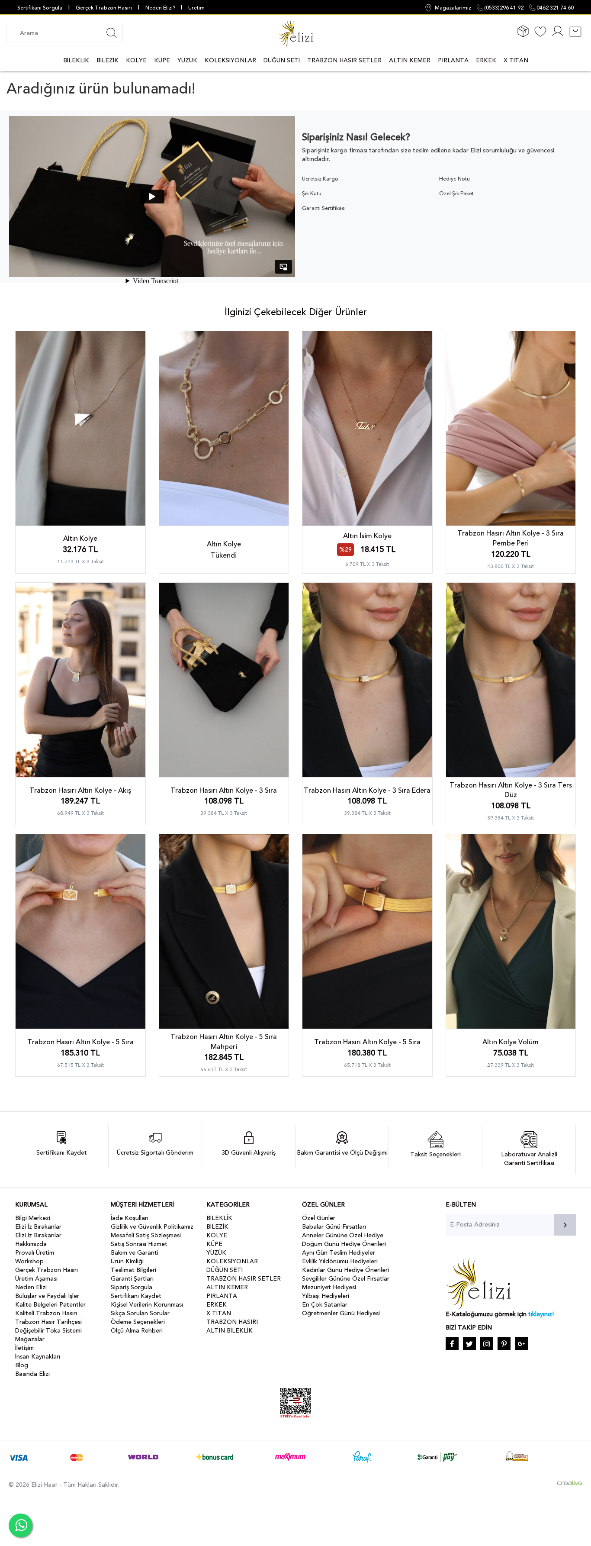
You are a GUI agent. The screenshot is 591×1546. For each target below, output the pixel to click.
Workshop (29, 1261)
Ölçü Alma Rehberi (137, 1331)
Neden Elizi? (161, 7)
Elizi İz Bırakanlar (38, 1227)
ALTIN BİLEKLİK (229, 1331)
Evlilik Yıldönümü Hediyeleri (340, 1261)
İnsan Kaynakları (37, 1356)
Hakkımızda (31, 1244)
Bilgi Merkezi (32, 1218)
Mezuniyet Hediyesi (329, 1287)
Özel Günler (318, 1218)
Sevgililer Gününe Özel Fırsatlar (345, 1279)
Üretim (196, 7)
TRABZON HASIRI (232, 1322)
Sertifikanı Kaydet (136, 1296)
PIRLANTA (453, 60)
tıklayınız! (541, 1314)
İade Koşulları (129, 1218)
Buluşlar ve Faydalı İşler (47, 1296)
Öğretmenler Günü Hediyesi (341, 1313)
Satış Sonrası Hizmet (139, 1244)
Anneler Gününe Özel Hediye (342, 1235)
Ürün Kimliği (127, 1261)
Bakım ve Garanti (134, 1253)
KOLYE (136, 60)
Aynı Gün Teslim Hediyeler (338, 1253)
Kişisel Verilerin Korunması (147, 1305)
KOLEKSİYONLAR (230, 60)
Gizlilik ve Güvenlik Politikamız (152, 1227)
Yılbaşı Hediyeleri (325, 1296)
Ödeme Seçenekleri (138, 1322)
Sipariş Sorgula (131, 1287)
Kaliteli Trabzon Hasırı (46, 1313)
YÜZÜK (187, 60)
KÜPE (162, 60)
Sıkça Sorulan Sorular (140, 1313)
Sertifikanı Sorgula (39, 7)
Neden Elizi (31, 1287)
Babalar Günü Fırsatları (334, 1227)
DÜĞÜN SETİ (281, 60)
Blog (21, 1365)
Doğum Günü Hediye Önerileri (344, 1244)
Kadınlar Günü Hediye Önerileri (345, 1270)
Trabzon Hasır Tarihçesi (48, 1322)
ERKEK (486, 60)
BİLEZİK (107, 60)
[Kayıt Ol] (558, 36)
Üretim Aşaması (36, 1279)
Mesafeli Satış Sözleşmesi (146, 1235)
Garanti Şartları (132, 1279)
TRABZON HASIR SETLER (344, 60)
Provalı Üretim (34, 1253)
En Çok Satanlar (324, 1305)
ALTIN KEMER (409, 60)
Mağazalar (30, 1339)
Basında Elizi (32, 1374)
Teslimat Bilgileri (133, 1270)
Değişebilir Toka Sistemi (48, 1331)
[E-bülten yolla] (565, 1225)
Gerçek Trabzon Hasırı (104, 7)
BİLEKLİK (76, 60)
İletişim (24, 1348)
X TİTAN (516, 60)
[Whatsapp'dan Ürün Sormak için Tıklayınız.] (20, 1525)
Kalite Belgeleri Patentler (50, 1305)
